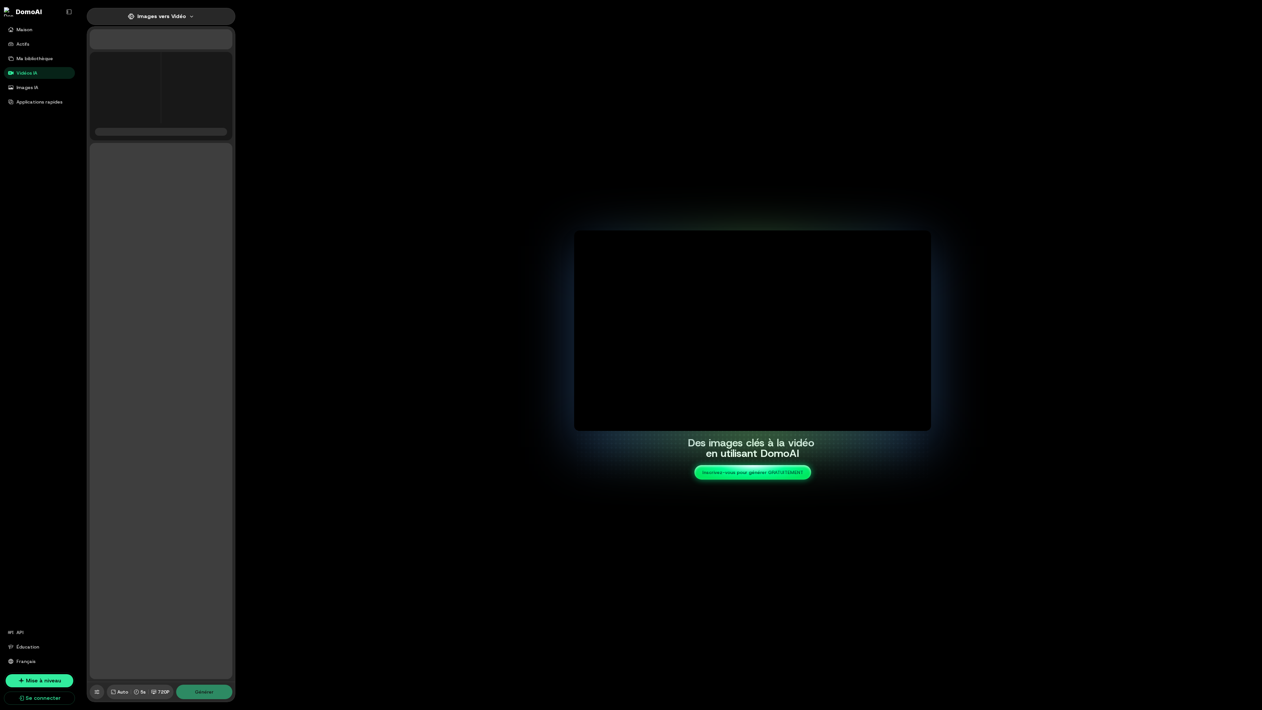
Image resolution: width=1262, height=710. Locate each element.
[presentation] (125, 87)
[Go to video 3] (761, 425)
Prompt (102, 153)
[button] (147, 57)
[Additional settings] (97, 692)
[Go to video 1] (748, 425)
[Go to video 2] (757, 425)
